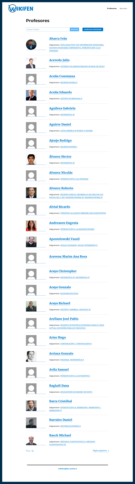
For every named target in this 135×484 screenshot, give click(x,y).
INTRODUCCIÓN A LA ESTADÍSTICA (75, 376)
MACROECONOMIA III (74, 197)
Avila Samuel (59, 369)
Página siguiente (101, 450)
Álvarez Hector (60, 156)
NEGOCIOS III (84, 310)
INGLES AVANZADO (68, 245)
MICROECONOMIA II (68, 82)
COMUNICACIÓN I (67, 344)
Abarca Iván (58, 38)
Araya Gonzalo (60, 287)
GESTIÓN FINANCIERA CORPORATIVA (65, 48)
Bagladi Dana (59, 386)
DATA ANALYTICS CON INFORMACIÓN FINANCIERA (81, 45)
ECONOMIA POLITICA (69, 293)
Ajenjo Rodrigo (60, 140)
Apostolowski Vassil (64, 239)
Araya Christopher (63, 271)
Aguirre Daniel (60, 124)
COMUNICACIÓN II (84, 344)
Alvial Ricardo (59, 207)
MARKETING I (94, 407)
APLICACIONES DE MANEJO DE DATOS (76, 392)
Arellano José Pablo (63, 319)
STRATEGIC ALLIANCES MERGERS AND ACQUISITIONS (83, 213)
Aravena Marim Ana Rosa (68, 256)
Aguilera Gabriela (62, 108)
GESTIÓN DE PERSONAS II (71, 99)
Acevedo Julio (59, 60)
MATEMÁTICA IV (83, 277)
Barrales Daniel (60, 420)
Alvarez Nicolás (61, 173)
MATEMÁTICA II (77, 360)
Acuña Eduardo (60, 92)
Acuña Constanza (62, 76)
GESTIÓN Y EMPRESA (69, 310)
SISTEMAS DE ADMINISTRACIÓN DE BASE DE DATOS (82, 66)
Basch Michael (60, 435)
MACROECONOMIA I (68, 147)
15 (33, 450)
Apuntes (123, 8)
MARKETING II (55, 410)
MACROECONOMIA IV (94, 197)
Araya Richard (59, 303)
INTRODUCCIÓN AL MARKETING (74, 407)
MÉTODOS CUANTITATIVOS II (72, 442)
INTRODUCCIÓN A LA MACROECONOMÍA (77, 229)
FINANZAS (64, 360)
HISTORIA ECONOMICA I (70, 426)
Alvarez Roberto (61, 188)
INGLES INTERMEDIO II (88, 245)
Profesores (112, 8)
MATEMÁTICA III (67, 115)
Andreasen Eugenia (63, 223)
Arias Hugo (57, 337)
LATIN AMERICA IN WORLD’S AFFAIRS (76, 131)
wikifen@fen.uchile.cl (67, 469)
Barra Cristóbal (60, 401)
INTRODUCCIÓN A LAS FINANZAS (74, 179)
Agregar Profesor (92, 29)
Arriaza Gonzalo (61, 353)
